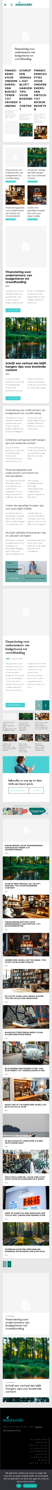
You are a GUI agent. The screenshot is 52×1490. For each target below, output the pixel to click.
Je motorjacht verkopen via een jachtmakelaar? (24, 1142)
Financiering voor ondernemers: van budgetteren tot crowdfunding (25, 54)
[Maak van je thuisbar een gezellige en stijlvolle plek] (26, 1089)
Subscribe (36, 790)
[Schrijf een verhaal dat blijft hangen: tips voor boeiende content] (26, 129)
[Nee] (48, 1479)
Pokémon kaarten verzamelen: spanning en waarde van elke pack (25, 1250)
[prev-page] (38, 705)
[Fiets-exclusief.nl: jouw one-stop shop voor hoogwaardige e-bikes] (26, 1161)
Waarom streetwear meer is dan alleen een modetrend (40, 747)
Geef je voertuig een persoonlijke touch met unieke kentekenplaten (25, 1214)
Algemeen (10, 181)
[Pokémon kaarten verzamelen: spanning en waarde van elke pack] (26, 1234)
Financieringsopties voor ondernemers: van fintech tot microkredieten (22, 473)
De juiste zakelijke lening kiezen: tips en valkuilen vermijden (24, 997)
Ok (18, 1486)
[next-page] (45, 705)
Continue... (15, 705)
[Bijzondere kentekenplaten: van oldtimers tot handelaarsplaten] (26, 1053)
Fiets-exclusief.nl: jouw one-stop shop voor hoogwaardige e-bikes (25, 1178)
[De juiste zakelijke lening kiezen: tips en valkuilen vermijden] (26, 737)
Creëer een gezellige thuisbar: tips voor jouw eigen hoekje (9, 747)
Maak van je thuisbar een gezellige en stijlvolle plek (25, 1106)
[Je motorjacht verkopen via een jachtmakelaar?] (26, 1125)
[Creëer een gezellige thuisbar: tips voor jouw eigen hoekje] (37, 195)
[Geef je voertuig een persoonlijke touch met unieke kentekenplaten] (26, 1198)
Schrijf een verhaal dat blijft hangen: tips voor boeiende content (26, 367)
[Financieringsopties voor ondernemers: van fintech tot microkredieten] (40, 132)
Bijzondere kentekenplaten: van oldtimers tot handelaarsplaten (25, 1070)
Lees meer (13, 310)
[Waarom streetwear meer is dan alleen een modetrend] (42, 737)
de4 (8, 286)
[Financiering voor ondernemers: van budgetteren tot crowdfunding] (26, 36)
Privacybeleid (30, 1486)
